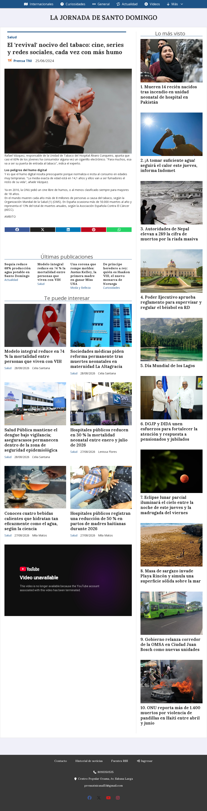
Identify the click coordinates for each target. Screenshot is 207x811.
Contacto (60, 761)
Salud (12, 37)
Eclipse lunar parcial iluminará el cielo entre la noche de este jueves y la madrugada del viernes (166, 505)
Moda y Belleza (80, 288)
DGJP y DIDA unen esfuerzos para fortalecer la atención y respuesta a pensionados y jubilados (168, 431)
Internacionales (41, 4)
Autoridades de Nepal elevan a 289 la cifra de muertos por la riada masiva (169, 234)
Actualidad (129, 4)
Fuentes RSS (119, 761)
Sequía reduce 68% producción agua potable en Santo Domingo (17, 270)
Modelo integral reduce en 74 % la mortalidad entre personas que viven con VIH (51, 272)
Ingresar (146, 761)
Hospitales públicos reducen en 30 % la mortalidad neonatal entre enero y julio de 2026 (99, 437)
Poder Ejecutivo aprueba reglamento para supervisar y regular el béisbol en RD (171, 302)
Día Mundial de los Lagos (170, 365)
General (104, 4)
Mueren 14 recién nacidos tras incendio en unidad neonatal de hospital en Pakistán (168, 94)
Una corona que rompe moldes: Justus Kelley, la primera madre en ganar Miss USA (83, 273)
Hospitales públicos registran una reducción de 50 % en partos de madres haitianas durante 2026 (100, 521)
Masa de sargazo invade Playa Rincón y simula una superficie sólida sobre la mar (170, 576)
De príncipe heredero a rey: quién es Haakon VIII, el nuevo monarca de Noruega (116, 273)
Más (174, 4)
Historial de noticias (89, 761)
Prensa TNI (23, 61)
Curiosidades (75, 4)
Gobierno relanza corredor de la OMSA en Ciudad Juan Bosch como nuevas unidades (170, 644)
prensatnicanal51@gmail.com (103, 785)
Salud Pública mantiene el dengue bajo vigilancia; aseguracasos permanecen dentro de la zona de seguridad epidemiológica (31, 440)
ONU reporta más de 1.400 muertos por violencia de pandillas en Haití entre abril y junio (170, 715)
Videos (155, 4)
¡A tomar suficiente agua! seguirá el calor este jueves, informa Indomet (168, 165)
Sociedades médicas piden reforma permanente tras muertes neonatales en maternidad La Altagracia (97, 359)
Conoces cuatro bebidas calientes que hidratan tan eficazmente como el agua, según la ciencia (31, 521)
